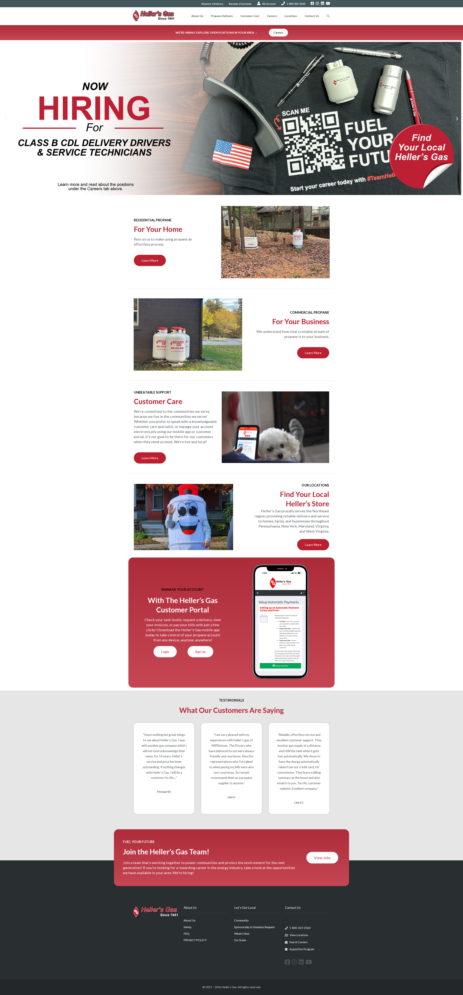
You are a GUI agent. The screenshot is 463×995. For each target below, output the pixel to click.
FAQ (186, 933)
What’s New (241, 933)
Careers (272, 16)
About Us (197, 16)
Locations (290, 16)
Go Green (240, 940)
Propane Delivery (222, 16)
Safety (188, 927)
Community (241, 920)
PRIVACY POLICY (195, 940)
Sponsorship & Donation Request (254, 927)
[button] (328, 16)
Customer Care (249, 16)
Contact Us (312, 16)
